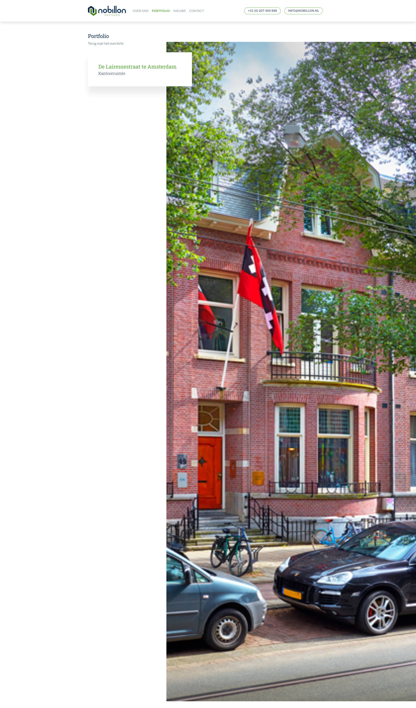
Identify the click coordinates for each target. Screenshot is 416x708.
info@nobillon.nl (303, 10)
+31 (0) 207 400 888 (262, 10)
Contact (196, 11)
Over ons (140, 11)
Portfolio (161, 11)
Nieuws (179, 11)
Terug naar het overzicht (106, 43)
